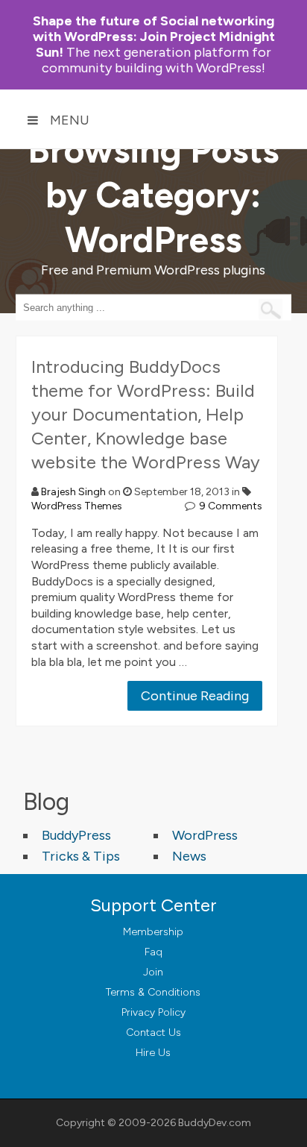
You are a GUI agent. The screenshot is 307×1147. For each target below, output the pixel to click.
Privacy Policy (153, 1012)
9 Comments (230, 506)
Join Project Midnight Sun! (154, 36)
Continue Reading (195, 696)
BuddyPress (76, 835)
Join (153, 972)
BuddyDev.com (214, 1122)
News (189, 856)
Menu (69, 120)
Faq (153, 952)
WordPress (205, 835)
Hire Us (153, 1052)
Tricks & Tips (81, 856)
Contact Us (153, 1032)
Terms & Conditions (153, 992)
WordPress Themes (76, 506)
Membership (153, 932)
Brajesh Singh (73, 491)
